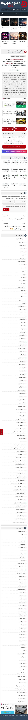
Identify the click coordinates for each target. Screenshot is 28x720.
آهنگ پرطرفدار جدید (14, 9)
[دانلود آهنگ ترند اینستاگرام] (5, 36)
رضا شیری (23, 322)
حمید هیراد (22, 313)
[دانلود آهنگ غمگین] (5, 22)
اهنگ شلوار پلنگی (21, 679)
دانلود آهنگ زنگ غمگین (20, 519)
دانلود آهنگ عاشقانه (20, 506)
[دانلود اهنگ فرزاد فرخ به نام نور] (23, 164)
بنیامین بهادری (21, 287)
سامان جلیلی (22, 338)
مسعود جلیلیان (21, 612)
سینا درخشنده (22, 351)
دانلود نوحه (22, 441)
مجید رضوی (22, 570)
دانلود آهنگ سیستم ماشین (19, 461)
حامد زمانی (22, 297)
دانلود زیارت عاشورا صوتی (19, 445)
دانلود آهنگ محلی (21, 499)
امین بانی (23, 268)
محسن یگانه (22, 583)
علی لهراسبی (22, 534)
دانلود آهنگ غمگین (5, 27)
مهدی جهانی (22, 621)
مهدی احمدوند (22, 618)
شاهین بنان (22, 361)
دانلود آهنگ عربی (22, 41)
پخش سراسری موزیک (20, 686)
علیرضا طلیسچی (21, 390)
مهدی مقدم (22, 624)
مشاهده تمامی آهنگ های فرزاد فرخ (14, 146)
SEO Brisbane (21, 695)
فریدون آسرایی (22, 547)
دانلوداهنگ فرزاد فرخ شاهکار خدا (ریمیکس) (5, 185)
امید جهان (22, 258)
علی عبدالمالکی (21, 531)
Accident (17, 718)
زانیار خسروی (22, 335)
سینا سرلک (22, 354)
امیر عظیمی (22, 264)
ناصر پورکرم (22, 644)
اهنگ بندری (22, 670)
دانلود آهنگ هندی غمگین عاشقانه (17, 448)
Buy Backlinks (21, 702)
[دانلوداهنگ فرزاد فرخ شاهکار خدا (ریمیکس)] (6, 178)
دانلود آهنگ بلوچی (21, 493)
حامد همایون (22, 300)
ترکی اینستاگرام (21, 406)
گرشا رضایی (22, 554)
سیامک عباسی (22, 345)
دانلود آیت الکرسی (21, 470)
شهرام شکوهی (22, 367)
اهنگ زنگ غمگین (21, 673)
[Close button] (27, 704)
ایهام (24, 274)
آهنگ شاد (23, 9)
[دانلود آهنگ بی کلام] (23, 22)
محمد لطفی (22, 599)
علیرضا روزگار (22, 387)
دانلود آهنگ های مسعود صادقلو (18, 483)
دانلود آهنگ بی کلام (23, 27)
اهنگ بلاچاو (22, 666)
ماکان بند (23, 560)
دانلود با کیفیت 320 (19, 129)
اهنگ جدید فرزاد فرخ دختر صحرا (5, 170)
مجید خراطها (22, 567)
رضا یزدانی (23, 329)
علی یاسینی (22, 538)
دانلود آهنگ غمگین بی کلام (19, 522)
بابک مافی (22, 284)
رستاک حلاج (22, 319)
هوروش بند (22, 657)
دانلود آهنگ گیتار (21, 451)
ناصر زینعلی (22, 647)
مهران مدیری (22, 634)
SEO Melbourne (21, 692)
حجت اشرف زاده (21, 306)
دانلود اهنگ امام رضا (20, 409)
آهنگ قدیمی (22, 403)
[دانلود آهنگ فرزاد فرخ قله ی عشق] (23, 178)
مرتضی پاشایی (22, 605)
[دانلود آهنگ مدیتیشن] (14, 36)
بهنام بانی (23, 290)
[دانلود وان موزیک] (14, 4)
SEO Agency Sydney (20, 689)
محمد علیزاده (22, 596)
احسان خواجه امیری (20, 239)
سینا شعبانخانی (21, 358)
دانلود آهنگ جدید (19, 59)
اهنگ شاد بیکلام (21, 676)
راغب (24, 316)
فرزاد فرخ (22, 56)
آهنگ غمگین (5, 9)
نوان (24, 650)
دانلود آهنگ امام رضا (20, 474)
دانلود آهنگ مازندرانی (20, 509)
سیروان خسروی (21, 348)
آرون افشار (22, 251)
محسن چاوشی (22, 576)
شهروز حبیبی (22, 374)
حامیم (23, 303)
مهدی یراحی (22, 628)
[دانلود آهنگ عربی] (23, 36)
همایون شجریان (21, 653)
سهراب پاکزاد (22, 342)
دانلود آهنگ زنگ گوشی (20, 496)
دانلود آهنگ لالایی (21, 477)
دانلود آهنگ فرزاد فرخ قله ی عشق (22, 184)
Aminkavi (15, 718)
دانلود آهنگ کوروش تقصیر (14, 27)
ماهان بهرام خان (21, 563)
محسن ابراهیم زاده (21, 573)
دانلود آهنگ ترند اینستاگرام (5, 42)
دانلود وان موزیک (9, 63)
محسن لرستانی (21, 579)
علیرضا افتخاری (21, 384)
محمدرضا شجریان (21, 589)
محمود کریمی (22, 602)
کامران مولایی (22, 550)
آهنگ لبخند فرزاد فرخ (14, 184)
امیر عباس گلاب (21, 261)
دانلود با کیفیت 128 (7, 129)
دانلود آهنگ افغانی (21, 435)
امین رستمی (22, 271)
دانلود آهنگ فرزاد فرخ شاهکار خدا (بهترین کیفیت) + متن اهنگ (14, 52)
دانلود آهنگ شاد (21, 480)
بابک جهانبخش (21, 280)
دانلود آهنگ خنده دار (20, 458)
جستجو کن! (3, 14)
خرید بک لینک (22, 682)
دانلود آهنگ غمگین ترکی (19, 503)
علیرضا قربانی (22, 393)
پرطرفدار (17, 56)
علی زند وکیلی (22, 396)
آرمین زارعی (22, 248)
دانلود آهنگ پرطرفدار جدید (19, 490)
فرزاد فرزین (22, 544)
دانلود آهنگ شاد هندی (20, 467)
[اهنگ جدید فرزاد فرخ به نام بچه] (14, 164)
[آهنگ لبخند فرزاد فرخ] (14, 178)
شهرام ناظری (22, 371)
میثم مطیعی (22, 637)
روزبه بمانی (22, 332)
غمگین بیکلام (22, 416)
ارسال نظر (6, 209)
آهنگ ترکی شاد (21, 438)
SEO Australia (21, 699)
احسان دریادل (22, 242)
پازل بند (23, 293)
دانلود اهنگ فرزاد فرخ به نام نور (22, 170)
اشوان (23, 255)
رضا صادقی (22, 326)
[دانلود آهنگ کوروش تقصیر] (14, 22)
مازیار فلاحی (22, 557)
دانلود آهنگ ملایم (21, 516)
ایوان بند (23, 277)
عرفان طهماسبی (21, 377)
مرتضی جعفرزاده (21, 608)
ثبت (14, 139)
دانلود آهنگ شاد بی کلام (19, 487)
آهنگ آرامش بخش (21, 400)
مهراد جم (23, 631)
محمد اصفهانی (22, 586)
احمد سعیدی (22, 245)
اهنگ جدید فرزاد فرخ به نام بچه (14, 170)
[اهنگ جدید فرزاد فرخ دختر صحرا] (6, 164)
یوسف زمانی (22, 660)
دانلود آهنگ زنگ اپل (20, 512)
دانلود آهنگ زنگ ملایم (20, 464)
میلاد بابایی (22, 641)
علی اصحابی (22, 380)
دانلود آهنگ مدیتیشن (14, 42)
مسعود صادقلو (22, 615)
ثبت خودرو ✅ (7, 712)
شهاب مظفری (22, 364)
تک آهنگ (13, 56)
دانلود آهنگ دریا (21, 454)
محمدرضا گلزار (22, 592)
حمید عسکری (22, 309)
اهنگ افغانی (22, 663)
